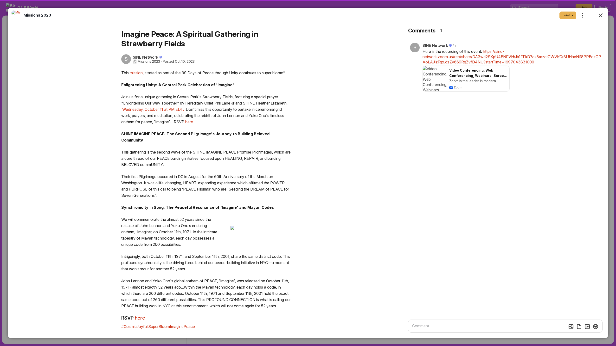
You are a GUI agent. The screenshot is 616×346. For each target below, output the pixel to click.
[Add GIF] (587, 326)
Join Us (568, 15)
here (188, 121)
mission (136, 72)
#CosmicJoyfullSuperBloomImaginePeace (158, 326)
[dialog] (308, 173)
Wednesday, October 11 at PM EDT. (153, 109)
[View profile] (16, 15)
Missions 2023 (149, 61)
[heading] (37, 15)
